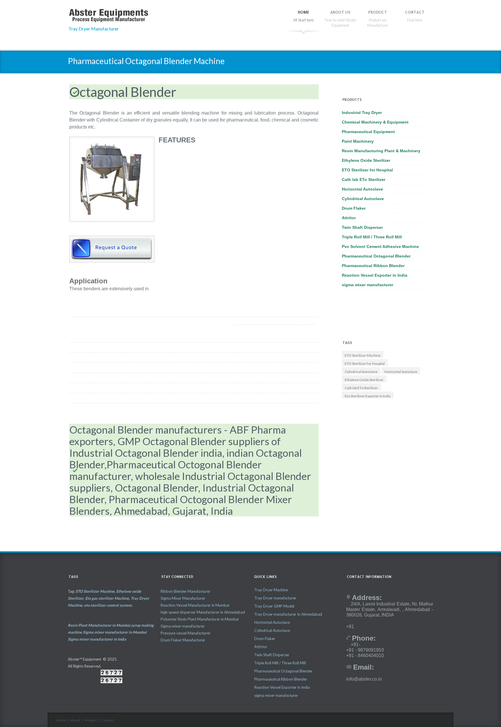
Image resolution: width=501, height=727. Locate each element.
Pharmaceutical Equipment (368, 131)
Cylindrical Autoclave (363, 198)
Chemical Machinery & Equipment (375, 122)
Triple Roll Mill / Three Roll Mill (372, 237)
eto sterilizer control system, (108, 605)
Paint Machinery (358, 141)
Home (61, 720)
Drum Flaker (354, 208)
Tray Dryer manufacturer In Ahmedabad (288, 614)
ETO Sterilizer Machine (362, 355)
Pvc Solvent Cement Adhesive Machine (380, 246)
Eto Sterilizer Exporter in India (368, 396)
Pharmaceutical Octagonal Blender (376, 256)
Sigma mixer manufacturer (183, 626)
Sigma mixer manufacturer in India (97, 639)
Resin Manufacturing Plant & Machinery (381, 150)
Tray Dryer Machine (271, 590)
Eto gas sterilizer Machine (107, 598)
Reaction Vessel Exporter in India (374, 275)
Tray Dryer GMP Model (274, 606)
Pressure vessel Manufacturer (185, 633)
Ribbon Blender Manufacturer (185, 591)
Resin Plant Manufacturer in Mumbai (99, 625)
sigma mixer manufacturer (367, 284)
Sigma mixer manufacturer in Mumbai (115, 632)
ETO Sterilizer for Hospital (367, 170)
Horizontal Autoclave (362, 189)
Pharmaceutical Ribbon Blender (373, 265)
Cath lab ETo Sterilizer (363, 179)
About (75, 720)
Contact (108, 720)
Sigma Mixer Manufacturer (183, 598)
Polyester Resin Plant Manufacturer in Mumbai (200, 619)
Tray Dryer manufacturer (275, 598)
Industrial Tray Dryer (362, 112)
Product (91, 720)
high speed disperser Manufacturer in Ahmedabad (203, 612)
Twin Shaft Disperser (362, 227)
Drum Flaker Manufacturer (183, 640)
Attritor (349, 217)
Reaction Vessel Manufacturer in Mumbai (195, 605)
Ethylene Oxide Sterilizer (366, 160)
